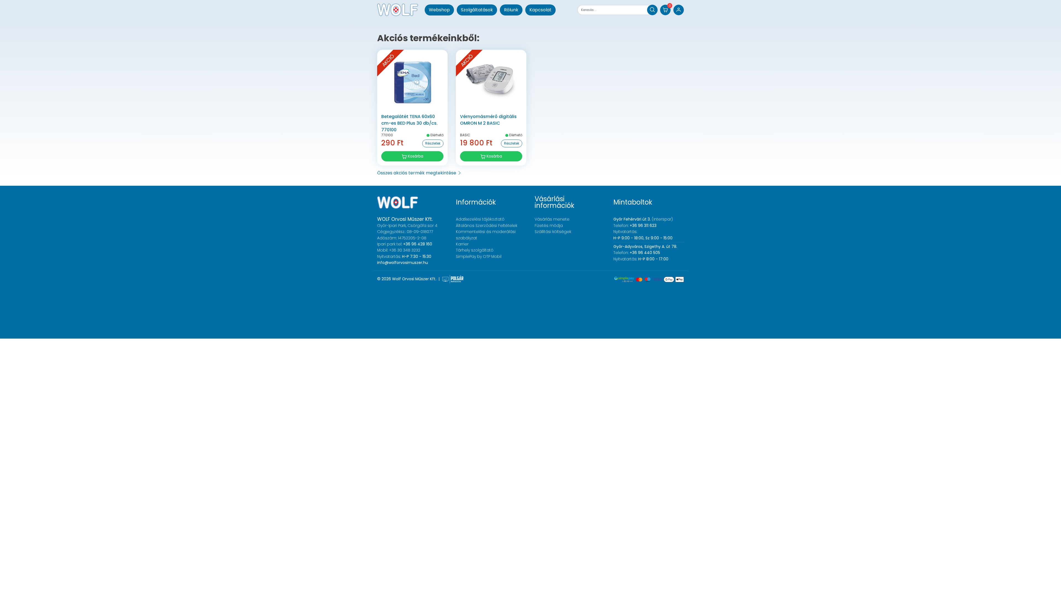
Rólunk (511, 10)
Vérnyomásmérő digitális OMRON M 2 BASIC (488, 119)
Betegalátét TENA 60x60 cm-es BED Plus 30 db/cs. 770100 (409, 123)
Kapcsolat (540, 10)
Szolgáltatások (477, 10)
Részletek (432, 143)
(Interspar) (643, 219)
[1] (652, 10)
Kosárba (415, 156)
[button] (665, 10)
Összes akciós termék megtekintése (417, 173)
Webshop (439, 10)
